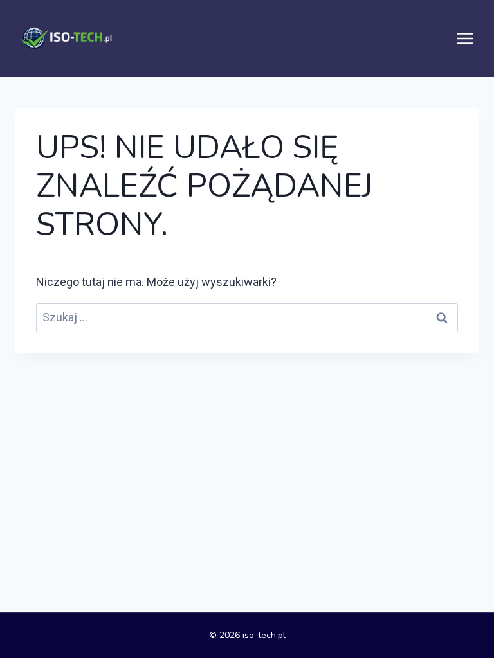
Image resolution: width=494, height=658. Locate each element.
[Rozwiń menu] (465, 38)
